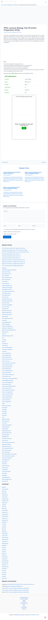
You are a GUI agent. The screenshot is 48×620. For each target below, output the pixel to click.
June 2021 (4, 549)
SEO (24, 604)
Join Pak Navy (5, 345)
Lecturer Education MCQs (7, 366)
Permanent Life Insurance (7, 438)
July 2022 (4, 524)
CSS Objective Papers (6, 293)
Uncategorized (5, 469)
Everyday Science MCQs (7, 314)
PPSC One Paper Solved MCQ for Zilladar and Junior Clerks (13, 248)
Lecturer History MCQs (6, 372)
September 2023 (5, 500)
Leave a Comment (7, 32)
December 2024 (5, 489)
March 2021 (4, 555)
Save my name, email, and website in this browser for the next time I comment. (20, 229)
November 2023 (5, 498)
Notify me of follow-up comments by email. (12, 231)
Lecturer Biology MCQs (7, 190)
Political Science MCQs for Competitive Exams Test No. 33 (13, 261)
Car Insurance (4, 281)
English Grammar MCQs (7, 310)
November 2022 (5, 516)
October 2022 (4, 518)
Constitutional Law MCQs (7, 289)
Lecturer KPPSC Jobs (6, 376)
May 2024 (4, 491)
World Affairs (4, 475)
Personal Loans (5, 440)
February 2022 (5, 533)
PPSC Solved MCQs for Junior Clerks (9, 454)
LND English (4, 409)
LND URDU (4, 415)
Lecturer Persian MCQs (6, 384)
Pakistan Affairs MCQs (6, 430)
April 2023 (4, 506)
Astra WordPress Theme (34, 614)
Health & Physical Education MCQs (9, 330)
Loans (3, 417)
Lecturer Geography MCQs (7, 370)
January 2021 (4, 558)
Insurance (4, 333)
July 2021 (4, 547)
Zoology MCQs (5, 481)
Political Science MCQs (6, 446)
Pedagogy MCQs (5, 436)
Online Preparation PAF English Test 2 (15, 586)
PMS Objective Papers (6, 444)
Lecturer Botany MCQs (6, 357)
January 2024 (4, 496)
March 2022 (4, 531)
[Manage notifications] (45, 617)
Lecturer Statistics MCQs (7, 397)
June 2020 (4, 572)
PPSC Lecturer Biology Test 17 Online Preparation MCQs (11, 188)
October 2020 (4, 564)
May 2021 (4, 551)
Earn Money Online (5, 302)
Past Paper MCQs (5, 434)
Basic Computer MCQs (6, 273)
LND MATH (4, 411)
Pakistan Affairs (5, 428)
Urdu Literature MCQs (6, 471)
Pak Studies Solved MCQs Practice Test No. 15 (11, 257)
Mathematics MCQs (6, 419)
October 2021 (4, 541)
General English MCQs (6, 322)
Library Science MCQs (6, 405)
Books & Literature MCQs (7, 277)
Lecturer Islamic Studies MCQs (8, 374)
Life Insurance (4, 407)
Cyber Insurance (5, 297)
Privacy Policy (24, 607)
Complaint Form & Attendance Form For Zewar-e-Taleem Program (14, 250)
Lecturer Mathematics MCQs (7, 380)
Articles (24, 600)
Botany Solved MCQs (6, 279)
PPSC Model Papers (6, 452)
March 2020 (4, 578)
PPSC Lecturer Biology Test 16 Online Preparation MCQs (33, 173)
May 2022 (4, 527)
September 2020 (5, 566)
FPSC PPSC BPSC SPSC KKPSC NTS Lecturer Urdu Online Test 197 (20, 584)
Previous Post (4, 162)
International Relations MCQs (7, 335)
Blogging (24, 601)
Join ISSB (4, 339)
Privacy (24, 606)
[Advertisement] (24, 15)
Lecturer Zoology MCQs (6, 401)
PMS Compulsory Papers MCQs (8, 442)
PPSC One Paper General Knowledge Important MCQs (12, 265)
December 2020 (5, 560)
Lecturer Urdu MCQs (6, 399)
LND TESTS (4, 413)
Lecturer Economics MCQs (7, 364)
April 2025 (4, 487)
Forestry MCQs (5, 316)
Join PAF (4, 341)
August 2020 (4, 568)
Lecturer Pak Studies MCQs (7, 382)
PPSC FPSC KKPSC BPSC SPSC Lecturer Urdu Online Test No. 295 (15, 252)
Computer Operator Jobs (7, 285)
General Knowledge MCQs (7, 326)
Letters (3, 403)
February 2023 (5, 510)
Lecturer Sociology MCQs (7, 395)
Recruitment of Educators (7, 457)
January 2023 (4, 512)
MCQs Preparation (5, 421)
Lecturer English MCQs (6, 368)
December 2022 (5, 514)
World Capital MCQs (6, 477)
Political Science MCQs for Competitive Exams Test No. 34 (13, 259)
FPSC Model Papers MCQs (7, 318)
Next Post (44, 162)
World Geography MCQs (7, 479)
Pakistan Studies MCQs (6, 432)
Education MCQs (5, 308)
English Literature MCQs (6, 312)
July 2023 (4, 504)
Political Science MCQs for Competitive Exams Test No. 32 (13, 263)
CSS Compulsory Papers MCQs (8, 291)
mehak (3, 588)
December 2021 (5, 537)
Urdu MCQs (4, 473)
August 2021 (4, 545)
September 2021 (5, 543)
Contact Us (24, 608)
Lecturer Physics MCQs (6, 388)
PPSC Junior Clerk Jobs (6, 450)
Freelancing (4, 320)
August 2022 (4, 522)
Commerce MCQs (5, 283)
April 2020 (4, 576)
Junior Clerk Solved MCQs (7, 349)
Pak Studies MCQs (5, 426)
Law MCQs (4, 351)
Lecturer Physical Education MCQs (9, 386)
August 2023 (4, 502)
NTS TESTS (4, 423)
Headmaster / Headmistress (7, 328)
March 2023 (4, 508)
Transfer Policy (5, 467)
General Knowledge (6, 324)
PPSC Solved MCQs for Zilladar (8, 456)
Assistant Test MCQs (6, 271)
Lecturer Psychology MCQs (7, 392)
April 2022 (4, 529)
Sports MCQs (4, 461)
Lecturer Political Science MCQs (8, 390)
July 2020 (4, 570)
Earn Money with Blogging (7, 304)
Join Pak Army (5, 343)
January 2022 (4, 535)
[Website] (38, 226)
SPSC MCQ (4, 463)
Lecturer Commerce (6, 361)
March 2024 (4, 493)
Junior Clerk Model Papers (7, 347)
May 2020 (4, 574)
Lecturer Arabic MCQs (6, 353)
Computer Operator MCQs (7, 287)
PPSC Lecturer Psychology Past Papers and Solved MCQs (17, 588)
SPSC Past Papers (5, 465)
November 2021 (5, 539)
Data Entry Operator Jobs (7, 299)
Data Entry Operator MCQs (7, 300)
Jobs (3, 337)
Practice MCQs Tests (24, 597)
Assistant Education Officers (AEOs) (9, 269)
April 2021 (4, 553)
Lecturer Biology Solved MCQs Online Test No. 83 (11, 173)
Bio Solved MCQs (5, 275)
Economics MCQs (5, 306)
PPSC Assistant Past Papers (7, 448)
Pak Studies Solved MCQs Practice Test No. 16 (11, 255)
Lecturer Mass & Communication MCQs (10, 378)
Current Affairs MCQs (6, 295)
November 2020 (5, 562)
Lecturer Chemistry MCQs (7, 359)
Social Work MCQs (5, 459)
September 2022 (5, 520)
